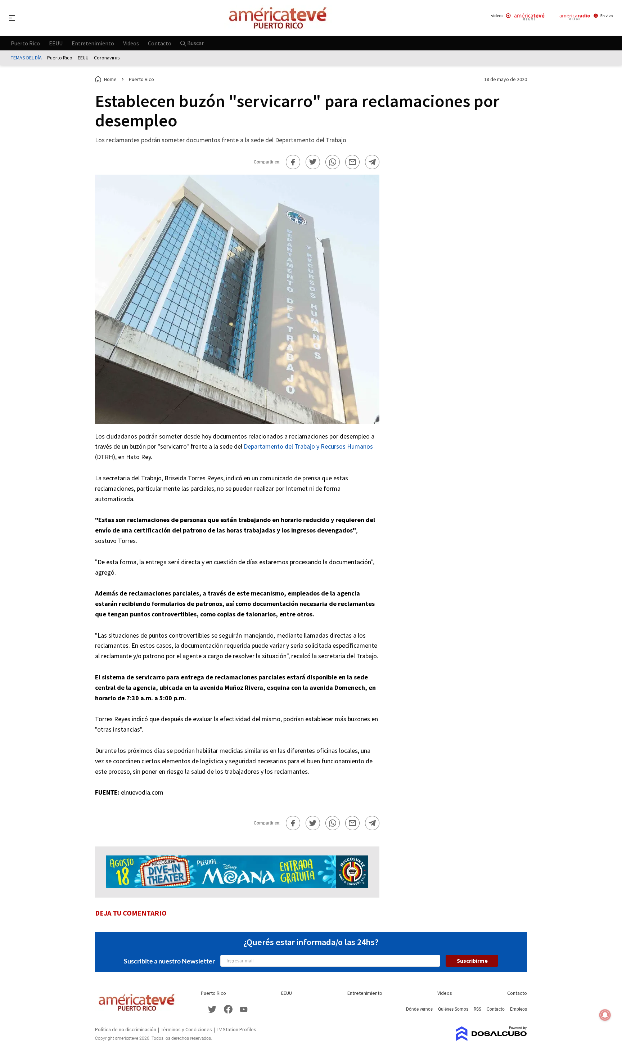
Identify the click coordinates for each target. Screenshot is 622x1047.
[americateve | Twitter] (212, 1008)
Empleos (518, 1009)
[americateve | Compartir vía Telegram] (372, 162)
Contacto (159, 42)
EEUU (56, 42)
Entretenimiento (93, 42)
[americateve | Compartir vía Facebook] (293, 162)
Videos (131, 42)
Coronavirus (107, 57)
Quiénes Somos (453, 1009)
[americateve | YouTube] (244, 1009)
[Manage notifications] (605, 1015)
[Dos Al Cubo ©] (491, 1038)
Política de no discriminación (125, 1029)
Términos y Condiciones (186, 1029)
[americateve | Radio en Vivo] (586, 18)
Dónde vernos (419, 1009)
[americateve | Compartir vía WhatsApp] (332, 162)
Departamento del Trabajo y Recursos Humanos (308, 446)
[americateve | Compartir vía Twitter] (313, 162)
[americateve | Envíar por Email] (352, 162)
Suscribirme (472, 960)
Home (110, 79)
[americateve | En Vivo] (518, 18)
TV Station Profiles (236, 1029)
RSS (477, 1009)
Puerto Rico (25, 42)
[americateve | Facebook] (228, 1008)
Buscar (195, 42)
